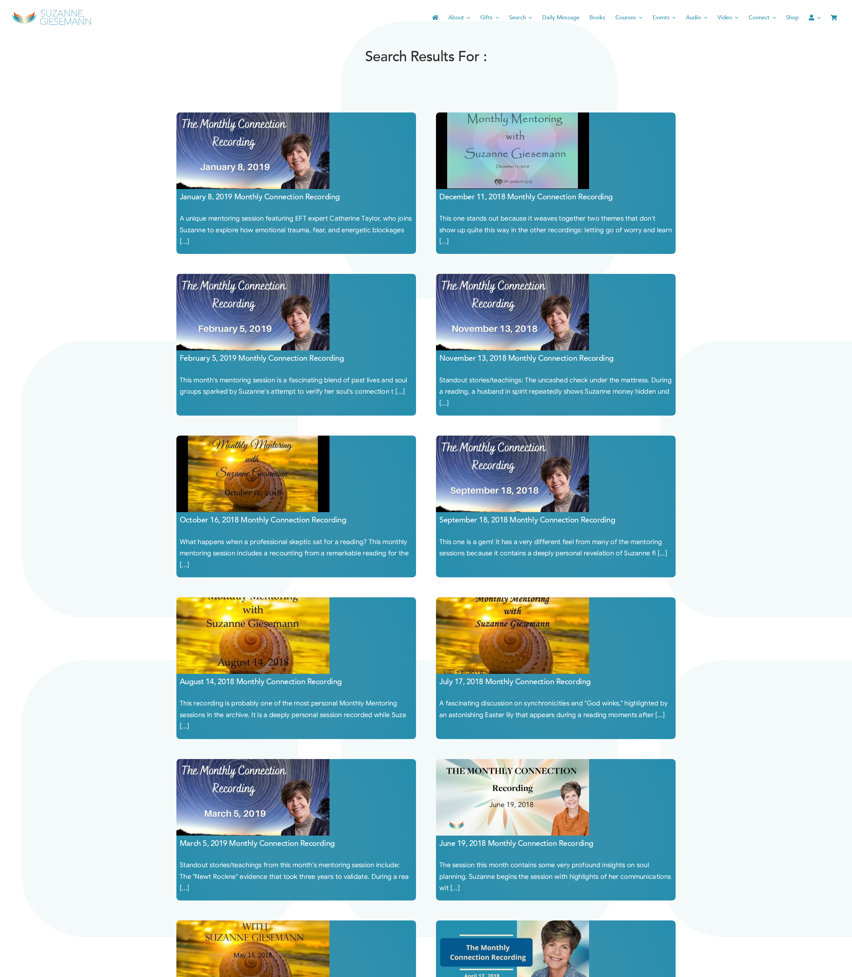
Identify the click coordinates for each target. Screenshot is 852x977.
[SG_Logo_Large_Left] (51, 11)
